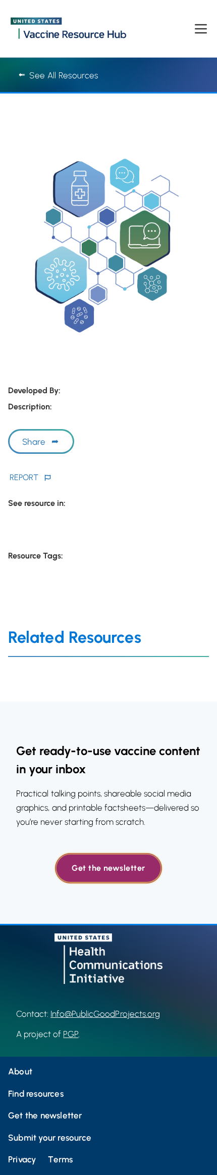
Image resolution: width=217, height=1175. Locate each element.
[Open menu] (201, 29)
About (20, 1071)
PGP (70, 1034)
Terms (60, 1159)
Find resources (36, 1094)
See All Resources (63, 75)
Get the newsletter (108, 868)
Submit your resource (49, 1138)
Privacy (22, 1159)
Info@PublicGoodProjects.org (105, 1014)
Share (33, 442)
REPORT (24, 477)
